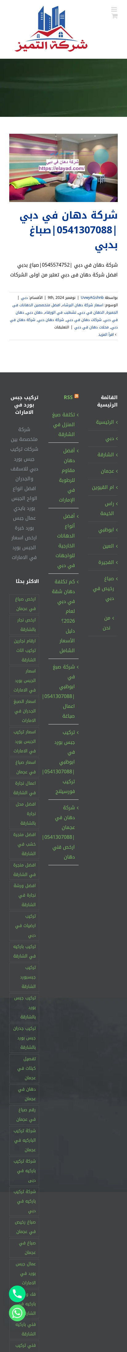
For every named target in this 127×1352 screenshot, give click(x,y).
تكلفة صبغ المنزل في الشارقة (63, 424)
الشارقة (105, 454)
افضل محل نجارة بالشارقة (26, 813)
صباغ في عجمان (27, 1248)
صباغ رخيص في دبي (103, 588)
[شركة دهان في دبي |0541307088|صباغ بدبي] (63, 168)
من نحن (106, 622)
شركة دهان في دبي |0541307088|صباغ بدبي (68, 230)
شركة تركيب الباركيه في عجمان (25, 1140)
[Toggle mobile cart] (115, 16)
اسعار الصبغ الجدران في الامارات (25, 711)
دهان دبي (34, 312)
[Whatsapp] (17, 1313)
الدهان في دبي (91, 312)
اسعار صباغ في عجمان (25, 767)
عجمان (107, 471)
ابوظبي (106, 529)
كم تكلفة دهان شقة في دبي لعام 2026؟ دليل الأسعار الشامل (63, 616)
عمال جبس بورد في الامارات (26, 1273)
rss (68, 397)
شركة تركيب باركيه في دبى (25, 1170)
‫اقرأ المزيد (106, 334)
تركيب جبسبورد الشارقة (28, 977)
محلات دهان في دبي (91, 327)
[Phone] (17, 1294)
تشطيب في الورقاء (60, 312)
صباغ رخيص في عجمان (25, 1227)
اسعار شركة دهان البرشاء (82, 305)
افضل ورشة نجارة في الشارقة (25, 895)
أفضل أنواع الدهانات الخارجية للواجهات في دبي (65, 540)
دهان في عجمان (27, 1094)
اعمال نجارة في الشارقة (24, 788)
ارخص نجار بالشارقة (26, 625)
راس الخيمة (107, 508)
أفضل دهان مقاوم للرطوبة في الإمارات (67, 475)
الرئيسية (105, 422)
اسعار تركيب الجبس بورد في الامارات (25, 741)
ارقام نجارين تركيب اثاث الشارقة (25, 650)
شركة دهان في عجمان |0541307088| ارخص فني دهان (63, 832)
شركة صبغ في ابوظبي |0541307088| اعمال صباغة (63, 691)
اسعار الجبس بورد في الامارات (25, 680)
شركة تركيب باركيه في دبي (25, 1201)
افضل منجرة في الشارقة (24, 870)
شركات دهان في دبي (84, 319)
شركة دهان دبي (51, 319)
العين (108, 546)
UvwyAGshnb (92, 297)
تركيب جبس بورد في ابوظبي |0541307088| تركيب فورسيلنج (63, 762)
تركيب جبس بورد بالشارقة (25, 1007)
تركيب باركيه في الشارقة (24, 951)
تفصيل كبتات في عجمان (26, 1068)
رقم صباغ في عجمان (26, 1115)
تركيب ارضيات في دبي (25, 925)
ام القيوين (103, 487)
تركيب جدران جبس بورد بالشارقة (24, 1038)
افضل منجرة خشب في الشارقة (24, 844)
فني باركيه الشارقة (25, 1329)
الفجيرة (106, 562)
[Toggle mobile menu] (114, 9)
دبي (24, 297)
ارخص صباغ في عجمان (25, 604)
